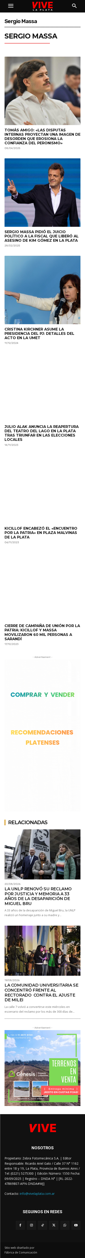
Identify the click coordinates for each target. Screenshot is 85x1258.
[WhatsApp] (65, 1225)
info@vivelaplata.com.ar (37, 1193)
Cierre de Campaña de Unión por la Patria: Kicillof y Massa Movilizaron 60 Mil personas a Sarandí (42, 632)
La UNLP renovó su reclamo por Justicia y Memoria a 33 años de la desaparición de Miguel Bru (38, 896)
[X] (53, 1225)
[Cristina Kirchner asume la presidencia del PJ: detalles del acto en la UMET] (42, 290)
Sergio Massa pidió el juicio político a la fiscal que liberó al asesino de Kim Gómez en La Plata (42, 236)
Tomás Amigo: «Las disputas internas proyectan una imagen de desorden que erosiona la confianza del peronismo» (42, 136)
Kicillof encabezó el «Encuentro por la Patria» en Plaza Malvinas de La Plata (41, 532)
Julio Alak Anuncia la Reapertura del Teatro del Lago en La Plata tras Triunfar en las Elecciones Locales (42, 433)
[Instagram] (31, 1225)
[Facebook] (20, 1225)
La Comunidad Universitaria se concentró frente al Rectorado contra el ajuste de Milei (41, 992)
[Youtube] (76, 1225)
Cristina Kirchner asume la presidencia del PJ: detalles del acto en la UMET (39, 333)
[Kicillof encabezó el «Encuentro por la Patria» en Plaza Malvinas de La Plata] (42, 489)
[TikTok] (42, 1225)
